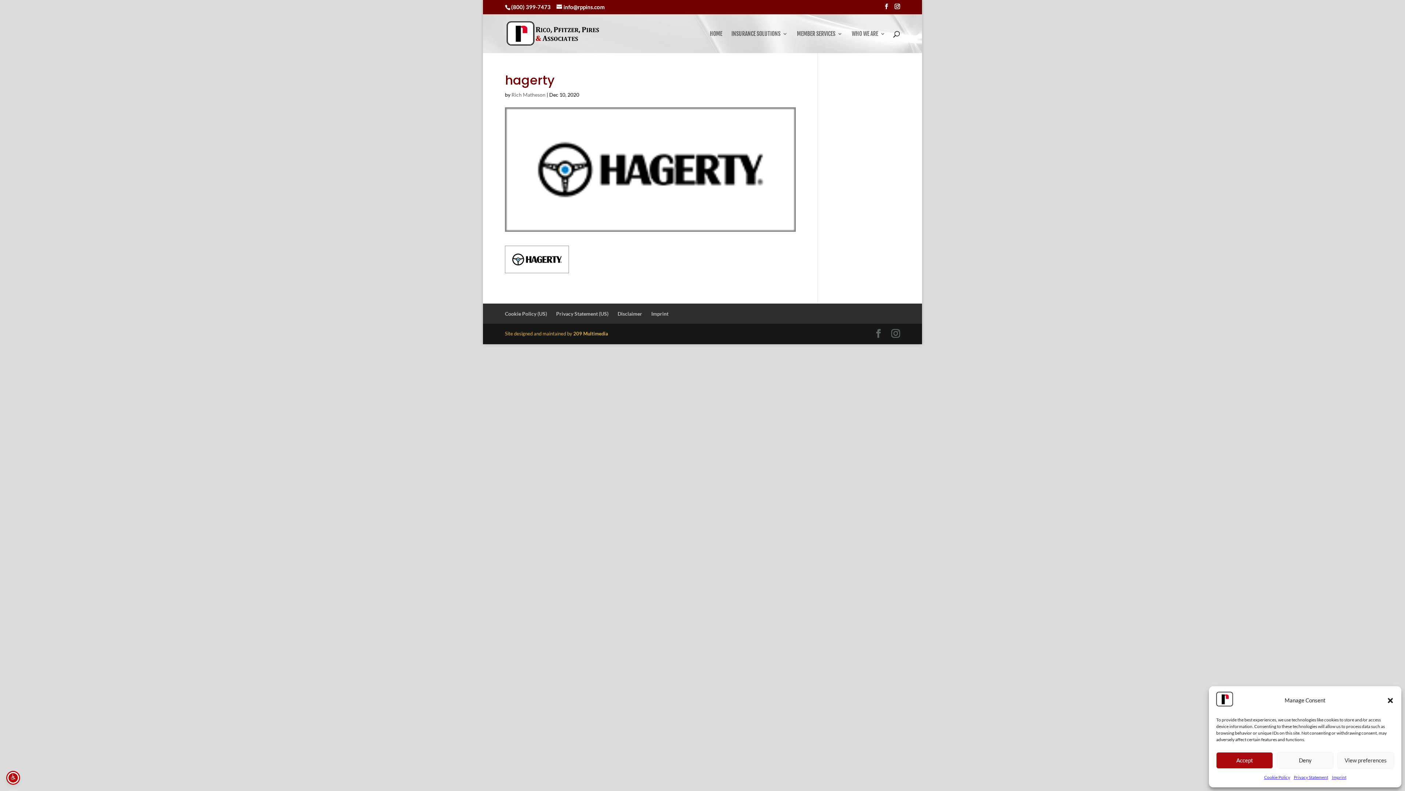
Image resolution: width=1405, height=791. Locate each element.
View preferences (1366, 760)
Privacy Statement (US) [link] (582, 314)
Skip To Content (28, 8)
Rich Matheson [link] (529, 95)
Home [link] (716, 34)
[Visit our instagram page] (897, 7)
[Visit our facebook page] (886, 7)
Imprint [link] (1339, 777)
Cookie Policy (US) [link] (526, 314)
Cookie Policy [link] (1277, 777)
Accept (1244, 760)
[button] (1390, 700)
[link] (553, 33)
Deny (1305, 760)
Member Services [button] (816, 34)
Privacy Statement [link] (1311, 777)
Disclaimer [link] (630, 314)
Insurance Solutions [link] (755, 34)
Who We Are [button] (865, 34)
